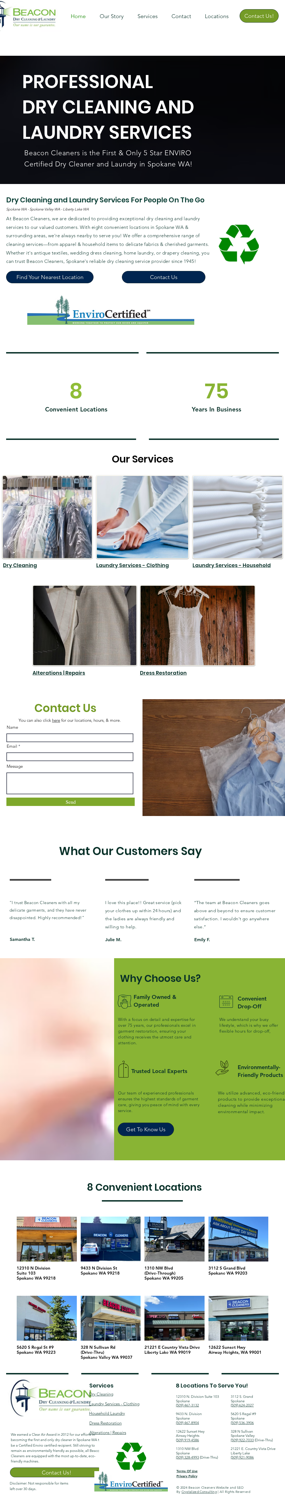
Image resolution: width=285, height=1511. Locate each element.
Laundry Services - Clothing (132, 565)
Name (12, 727)
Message (15, 766)
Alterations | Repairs (59, 672)
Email (12, 746)
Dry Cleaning (20, 565)
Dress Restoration (163, 672)
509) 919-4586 (188, 1440)
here (56, 720)
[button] (147, 16)
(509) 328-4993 (187, 1457)
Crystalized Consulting (199, 1492)
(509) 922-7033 (242, 1440)
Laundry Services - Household (232, 565)
